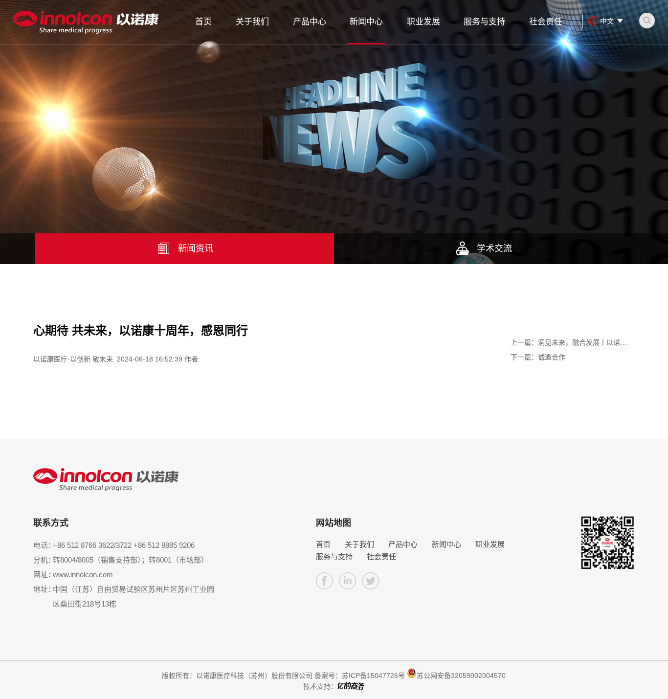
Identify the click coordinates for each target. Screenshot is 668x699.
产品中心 (309, 21)
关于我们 (252, 21)
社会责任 (545, 21)
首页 (203, 21)
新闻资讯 (195, 248)
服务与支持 (484, 21)
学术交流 (494, 248)
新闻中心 (366, 21)
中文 (607, 21)
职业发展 (423, 21)
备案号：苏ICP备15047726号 (359, 675)
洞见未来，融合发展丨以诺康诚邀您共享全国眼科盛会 (569, 344)
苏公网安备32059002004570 (461, 675)
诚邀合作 (538, 357)
